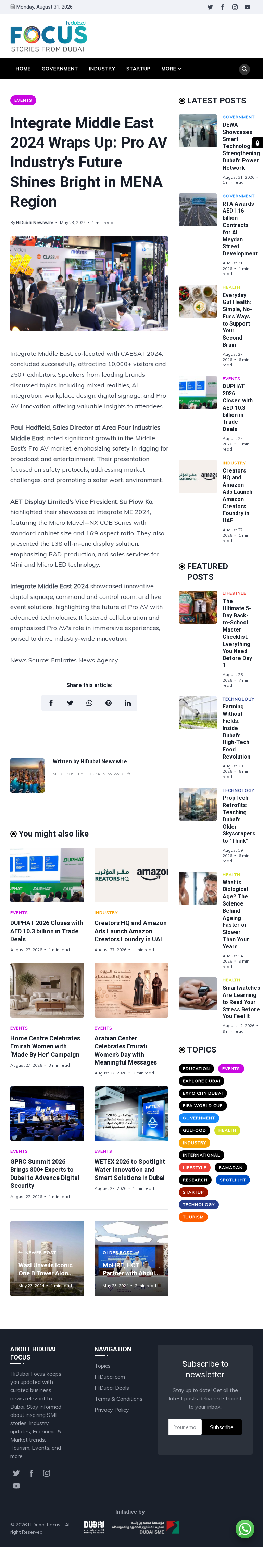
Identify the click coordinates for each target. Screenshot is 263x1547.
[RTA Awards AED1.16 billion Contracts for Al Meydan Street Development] (201, 234)
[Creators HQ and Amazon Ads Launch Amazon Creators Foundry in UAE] (131, 875)
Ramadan (231, 1167)
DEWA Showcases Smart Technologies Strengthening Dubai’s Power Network (241, 146)
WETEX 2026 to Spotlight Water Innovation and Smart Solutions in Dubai (130, 1169)
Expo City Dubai (203, 1093)
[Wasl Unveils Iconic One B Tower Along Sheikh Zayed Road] (47, 1258)
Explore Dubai (201, 1080)
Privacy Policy (112, 1409)
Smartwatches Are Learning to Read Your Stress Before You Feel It (241, 1002)
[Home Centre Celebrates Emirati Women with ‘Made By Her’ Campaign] (47, 990)
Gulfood (194, 1130)
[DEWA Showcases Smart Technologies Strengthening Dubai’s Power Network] (201, 149)
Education (196, 1068)
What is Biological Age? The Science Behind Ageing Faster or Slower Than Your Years (236, 914)
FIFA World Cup (203, 1105)
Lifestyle (234, 593)
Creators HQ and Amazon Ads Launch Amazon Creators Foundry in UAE (131, 931)
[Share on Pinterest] (108, 703)
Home (23, 69)
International (201, 1155)
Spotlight (233, 1179)
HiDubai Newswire (34, 222)
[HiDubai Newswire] (27, 790)
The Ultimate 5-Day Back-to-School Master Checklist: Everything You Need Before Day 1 (237, 633)
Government (60, 69)
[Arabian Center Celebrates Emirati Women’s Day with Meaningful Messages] (131, 990)
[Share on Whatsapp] (89, 703)
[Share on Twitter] (70, 703)
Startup (138, 69)
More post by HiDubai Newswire (90, 773)
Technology (238, 699)
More (169, 69)
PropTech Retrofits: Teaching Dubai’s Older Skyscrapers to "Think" (239, 819)
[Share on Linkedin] (127, 703)
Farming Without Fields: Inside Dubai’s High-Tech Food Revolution (236, 731)
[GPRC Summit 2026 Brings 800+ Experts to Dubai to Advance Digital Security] (47, 1113)
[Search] (244, 69)
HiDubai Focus (44, 1525)
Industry (102, 69)
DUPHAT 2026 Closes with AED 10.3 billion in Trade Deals (46, 931)
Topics (103, 1365)
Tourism (193, 1216)
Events (23, 100)
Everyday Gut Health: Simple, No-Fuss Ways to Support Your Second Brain (237, 320)
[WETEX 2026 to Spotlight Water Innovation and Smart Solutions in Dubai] (131, 1113)
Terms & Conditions (118, 1398)
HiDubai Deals (112, 1387)
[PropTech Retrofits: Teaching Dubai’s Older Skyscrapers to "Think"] (201, 826)
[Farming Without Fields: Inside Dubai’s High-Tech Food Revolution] (201, 738)
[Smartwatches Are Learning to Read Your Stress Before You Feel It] (201, 1005)
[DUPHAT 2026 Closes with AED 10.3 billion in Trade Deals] (47, 875)
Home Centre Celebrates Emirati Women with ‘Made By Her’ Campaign (45, 1046)
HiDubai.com (110, 1376)
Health (231, 287)
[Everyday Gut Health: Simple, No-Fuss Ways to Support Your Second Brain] (201, 326)
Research (195, 1179)
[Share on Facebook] (51, 703)
